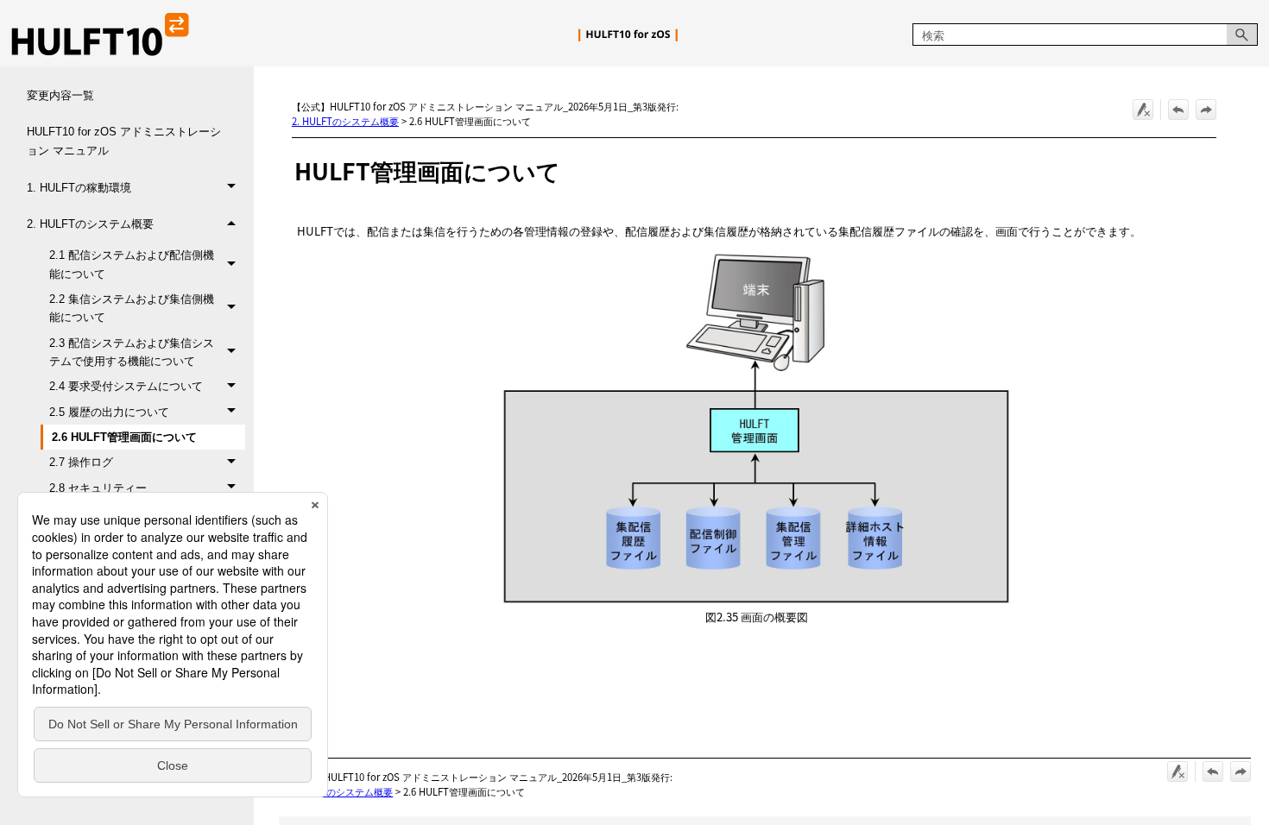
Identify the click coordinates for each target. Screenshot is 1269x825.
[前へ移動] (1178, 109)
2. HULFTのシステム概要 (90, 223)
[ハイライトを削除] (1143, 109)
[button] (1242, 35)
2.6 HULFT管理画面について (124, 437)
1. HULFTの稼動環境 (79, 187)
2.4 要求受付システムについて (126, 386)
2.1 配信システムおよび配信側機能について (131, 264)
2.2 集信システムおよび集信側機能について (131, 308)
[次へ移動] (1206, 109)
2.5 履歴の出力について (109, 412)
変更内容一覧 (60, 95)
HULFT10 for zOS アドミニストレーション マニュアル (124, 140)
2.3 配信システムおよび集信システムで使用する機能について (131, 352)
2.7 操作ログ (81, 462)
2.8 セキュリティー (98, 488)
